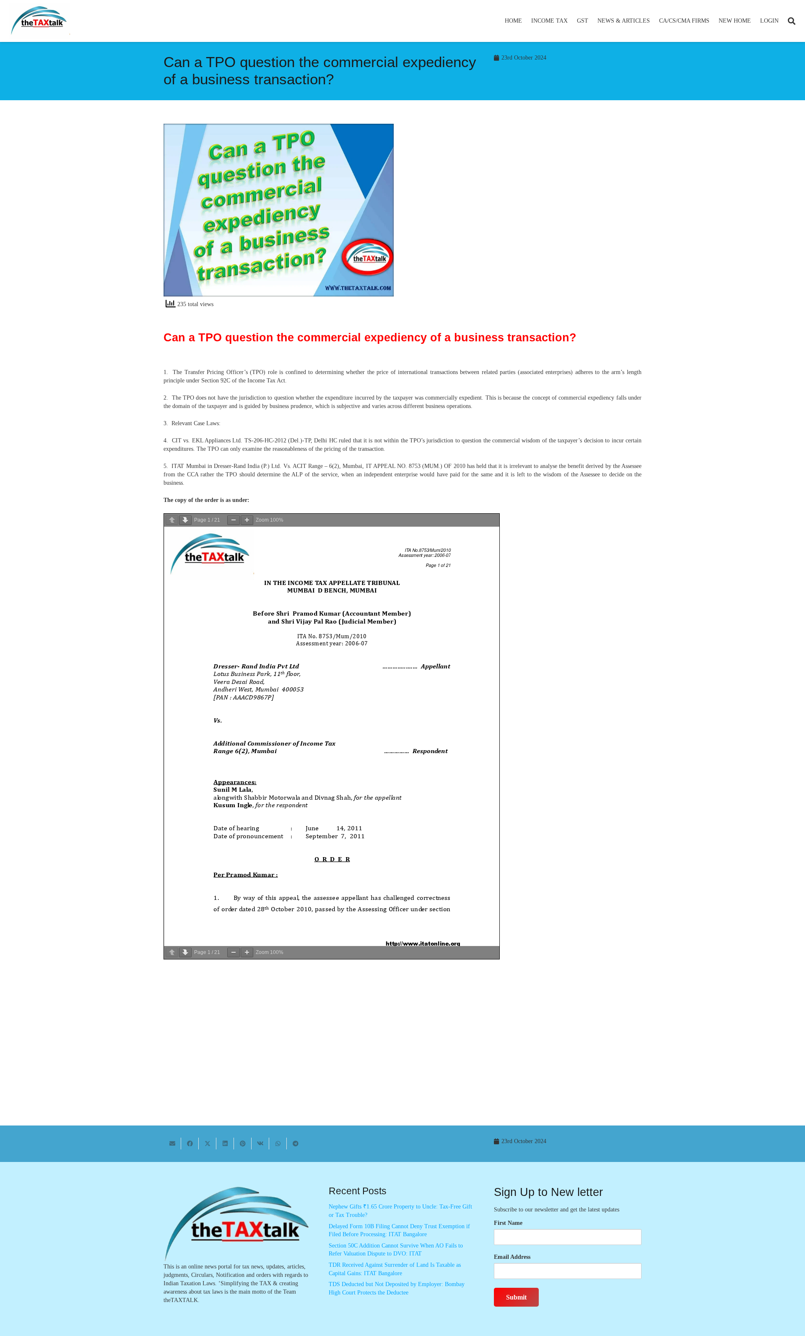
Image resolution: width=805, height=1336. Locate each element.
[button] (571, 21)
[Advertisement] (526, 199)
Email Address (512, 1257)
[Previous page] (172, 520)
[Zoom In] (247, 520)
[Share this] (190, 1143)
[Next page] (185, 520)
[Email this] (172, 1143)
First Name (508, 1223)
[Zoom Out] (233, 520)
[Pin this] (243, 1143)
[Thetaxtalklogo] (39, 21)
